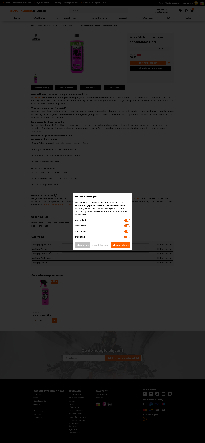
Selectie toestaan (100, 245)
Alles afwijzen (82, 245)
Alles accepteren (120, 245)
